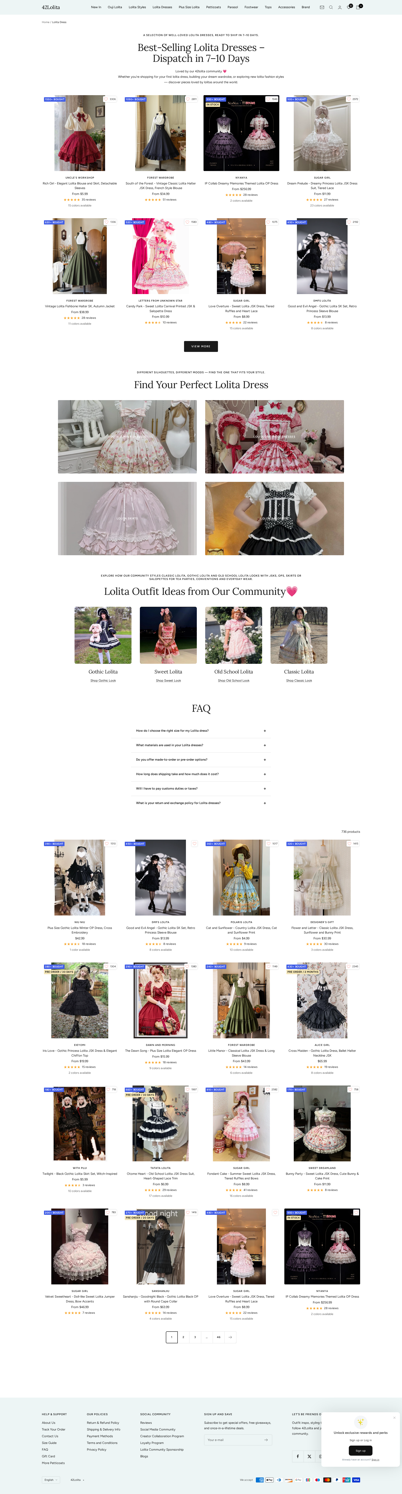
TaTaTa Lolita (161, 1168)
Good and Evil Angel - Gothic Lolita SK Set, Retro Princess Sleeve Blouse (322, 308)
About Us (48, 1423)
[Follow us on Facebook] (298, 1456)
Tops (268, 7)
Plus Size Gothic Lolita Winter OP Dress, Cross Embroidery (80, 930)
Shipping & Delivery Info (103, 1429)
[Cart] (358, 7)
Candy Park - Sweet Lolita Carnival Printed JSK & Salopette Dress (160, 308)
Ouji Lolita (115, 7)
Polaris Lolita (241, 922)
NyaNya (241, 177)
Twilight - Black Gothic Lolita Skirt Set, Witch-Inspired (80, 1174)
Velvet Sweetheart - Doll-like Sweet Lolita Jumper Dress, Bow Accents (80, 1299)
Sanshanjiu (160, 1291)
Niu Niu (80, 922)
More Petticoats (53, 1463)
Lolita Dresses (162, 7)
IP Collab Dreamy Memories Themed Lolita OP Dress (241, 183)
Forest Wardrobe (160, 177)
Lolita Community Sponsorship (162, 1449)
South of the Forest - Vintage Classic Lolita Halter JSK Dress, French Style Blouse (161, 186)
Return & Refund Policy (103, 1423)
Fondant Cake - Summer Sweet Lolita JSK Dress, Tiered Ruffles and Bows (241, 1176)
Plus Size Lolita (189, 7)
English (49, 1479)
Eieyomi (79, 1045)
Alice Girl (322, 1045)
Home (45, 22)
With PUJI (80, 1168)
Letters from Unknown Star (161, 300)
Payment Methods (100, 1436)
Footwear (251, 7)
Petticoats (213, 7)
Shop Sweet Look (168, 680)
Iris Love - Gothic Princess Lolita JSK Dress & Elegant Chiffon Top (80, 1053)
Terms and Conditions (102, 1443)
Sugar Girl (322, 177)
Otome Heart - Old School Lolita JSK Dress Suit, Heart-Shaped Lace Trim (161, 1176)
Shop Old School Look (233, 680)
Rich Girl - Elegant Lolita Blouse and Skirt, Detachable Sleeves (80, 186)
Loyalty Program (152, 1443)
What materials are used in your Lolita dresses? (169, 745)
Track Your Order (53, 1429)
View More (201, 346)
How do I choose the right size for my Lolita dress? (172, 731)
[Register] (266, 1439)
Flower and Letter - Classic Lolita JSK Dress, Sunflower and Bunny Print (322, 930)
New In (96, 7)
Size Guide (49, 1443)
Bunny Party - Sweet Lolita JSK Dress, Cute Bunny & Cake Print (322, 1176)
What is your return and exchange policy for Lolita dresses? (178, 803)
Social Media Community (157, 1429)
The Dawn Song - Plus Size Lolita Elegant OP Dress (160, 1051)
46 (218, 1337)
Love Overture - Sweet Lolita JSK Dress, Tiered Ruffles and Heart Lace (241, 308)
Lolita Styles (137, 7)
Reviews (146, 1423)
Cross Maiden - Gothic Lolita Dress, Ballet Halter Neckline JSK (322, 1053)
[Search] (331, 7)
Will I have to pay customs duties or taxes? (167, 788)
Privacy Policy (96, 1449)
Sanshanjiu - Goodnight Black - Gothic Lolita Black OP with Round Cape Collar (160, 1299)
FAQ (45, 1449)
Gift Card (48, 1456)
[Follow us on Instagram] (321, 1456)
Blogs (144, 1456)
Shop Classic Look (299, 680)
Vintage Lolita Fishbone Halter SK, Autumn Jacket (80, 306)
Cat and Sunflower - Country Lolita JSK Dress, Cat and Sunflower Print (241, 930)
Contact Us (50, 1436)
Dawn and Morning (160, 1045)
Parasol (233, 7)
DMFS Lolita (322, 300)
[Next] (230, 1337)
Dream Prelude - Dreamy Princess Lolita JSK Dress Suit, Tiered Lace (322, 186)
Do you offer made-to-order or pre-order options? (171, 759)
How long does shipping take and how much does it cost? (177, 774)
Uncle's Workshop (80, 177)
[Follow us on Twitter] (309, 1456)
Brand (306, 7)
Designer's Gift (322, 922)
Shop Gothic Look (103, 680)
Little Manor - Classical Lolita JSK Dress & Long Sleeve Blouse (241, 1053)
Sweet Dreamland (322, 1168)
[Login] (340, 7)
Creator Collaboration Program (162, 1436)
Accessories (286, 7)
